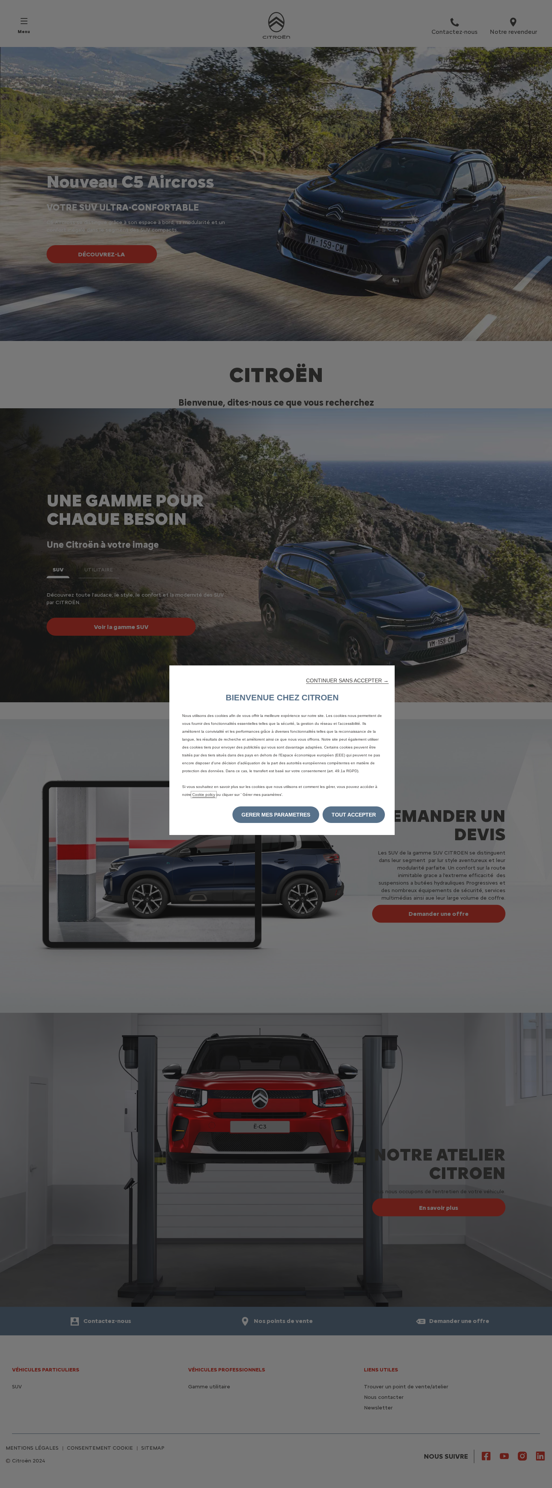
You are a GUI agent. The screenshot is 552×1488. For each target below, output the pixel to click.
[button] (347, 680)
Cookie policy (203, 794)
